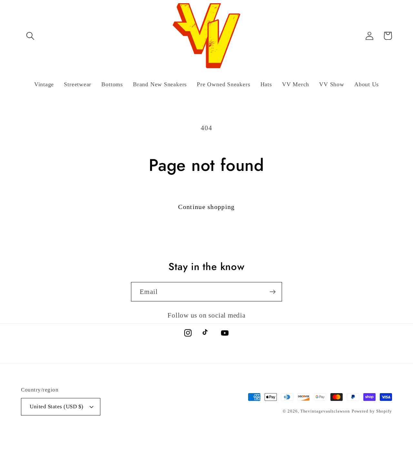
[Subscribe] (272, 292)
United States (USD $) (57, 406)
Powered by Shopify (372, 411)
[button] (30, 35)
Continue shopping (206, 207)
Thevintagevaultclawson (325, 411)
